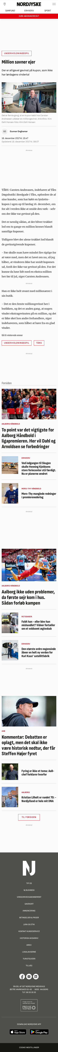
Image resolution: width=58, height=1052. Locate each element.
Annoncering (29, 911)
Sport (47, 10)
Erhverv (29, 10)
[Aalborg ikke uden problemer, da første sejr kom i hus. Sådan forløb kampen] (29, 565)
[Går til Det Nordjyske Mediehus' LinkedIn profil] (36, 976)
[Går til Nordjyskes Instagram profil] (29, 976)
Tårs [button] (39, 343)
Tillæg (29, 965)
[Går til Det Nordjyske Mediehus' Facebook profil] (22, 976)
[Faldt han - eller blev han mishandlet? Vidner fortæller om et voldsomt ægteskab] (10, 623)
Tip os (29, 883)
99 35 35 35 (31, 992)
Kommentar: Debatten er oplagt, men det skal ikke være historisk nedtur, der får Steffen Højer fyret (28, 745)
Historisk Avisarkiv (29, 938)
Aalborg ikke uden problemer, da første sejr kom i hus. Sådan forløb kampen (28, 597)
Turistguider (29, 959)
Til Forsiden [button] (29, 817)
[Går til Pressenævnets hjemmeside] (29, 1005)
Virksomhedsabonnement (29, 897)
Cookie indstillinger (29, 1047)
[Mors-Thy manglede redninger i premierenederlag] (10, 493)
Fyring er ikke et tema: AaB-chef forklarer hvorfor (38, 772)
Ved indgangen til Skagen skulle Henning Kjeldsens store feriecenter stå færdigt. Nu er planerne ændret (39, 468)
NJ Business (29, 890)
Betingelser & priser (29, 917)
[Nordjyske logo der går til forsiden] (29, 4)
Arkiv (29, 945)
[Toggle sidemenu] (54, 4)
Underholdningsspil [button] (16, 53)
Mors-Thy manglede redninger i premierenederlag (39, 495)
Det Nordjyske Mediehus (33, 986)
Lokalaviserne (29, 952)
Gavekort (29, 904)
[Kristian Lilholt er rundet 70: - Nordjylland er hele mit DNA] (10, 797)
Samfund (10, 10)
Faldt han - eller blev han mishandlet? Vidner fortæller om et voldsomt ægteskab (38, 625)
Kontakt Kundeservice (29, 931)
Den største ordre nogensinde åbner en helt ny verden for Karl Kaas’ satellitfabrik (39, 652)
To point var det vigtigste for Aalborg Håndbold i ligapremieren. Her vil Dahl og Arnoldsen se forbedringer (29, 438)
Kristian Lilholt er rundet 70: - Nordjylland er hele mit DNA (39, 799)
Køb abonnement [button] (29, 16)
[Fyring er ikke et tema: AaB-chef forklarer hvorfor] (10, 771)
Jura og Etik (29, 924)
